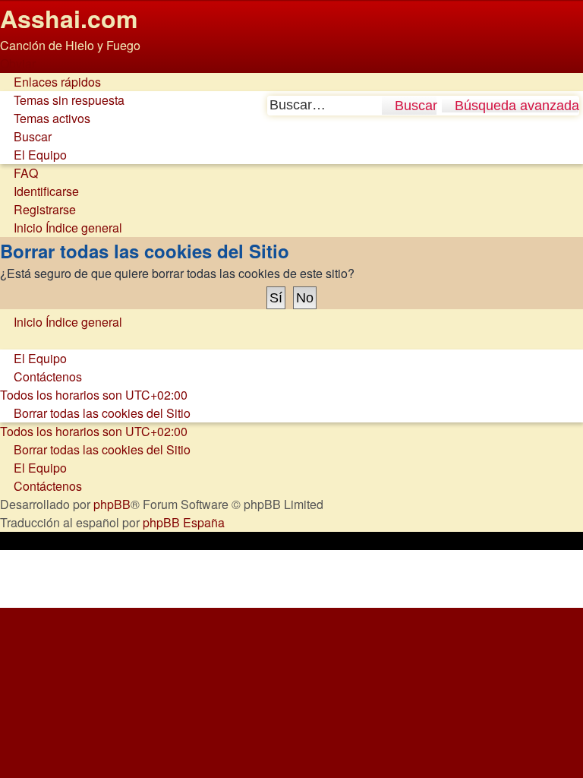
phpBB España (184, 522)
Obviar (18, 63)
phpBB (112, 504)
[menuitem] (62, 100)
